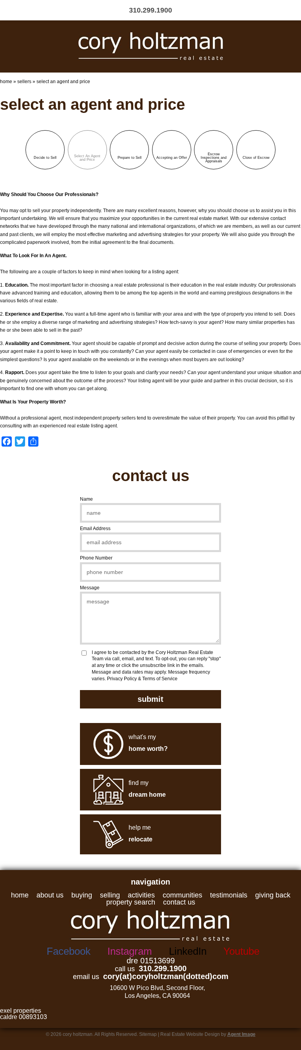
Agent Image (241, 1034)
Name (86, 499)
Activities (141, 895)
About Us (49, 895)
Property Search (130, 902)
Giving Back (272, 895)
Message (90, 587)
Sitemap (148, 1034)
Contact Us (179, 902)
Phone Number (96, 558)
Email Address (95, 528)
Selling (110, 895)
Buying (81, 895)
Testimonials (228, 895)
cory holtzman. (78, 1034)
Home (20, 895)
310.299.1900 (163, 968)
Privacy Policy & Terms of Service (142, 678)
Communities (182, 895)
